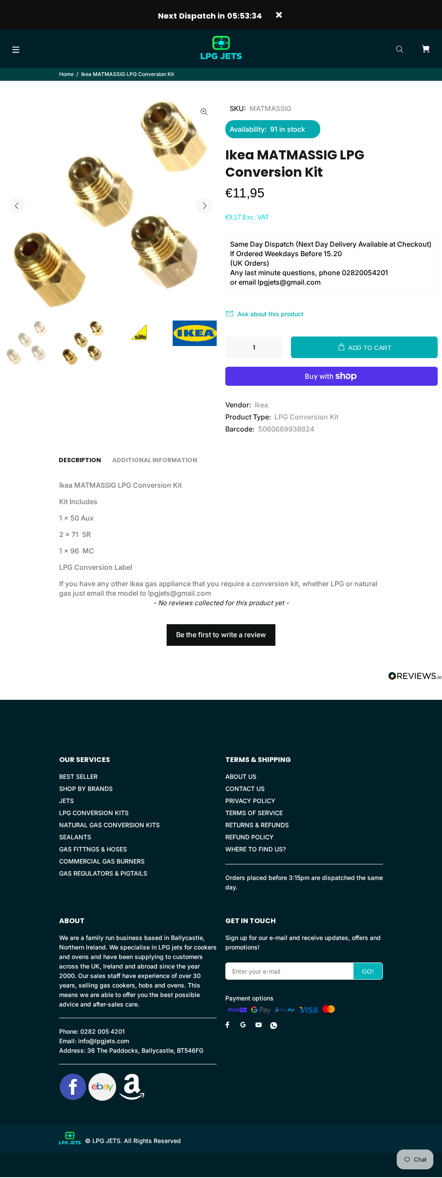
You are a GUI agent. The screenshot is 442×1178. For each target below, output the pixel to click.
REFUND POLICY (249, 837)
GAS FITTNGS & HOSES (93, 849)
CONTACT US (245, 788)
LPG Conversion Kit (306, 417)
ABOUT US (240, 776)
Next (204, 205)
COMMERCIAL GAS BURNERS (102, 861)
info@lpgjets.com (103, 1041)
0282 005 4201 (102, 1031)
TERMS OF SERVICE (254, 812)
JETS (66, 800)
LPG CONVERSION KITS (94, 812)
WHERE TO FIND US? (255, 849)
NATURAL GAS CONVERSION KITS (109, 825)
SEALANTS (75, 837)
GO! (368, 971)
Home (66, 74)
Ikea (261, 404)
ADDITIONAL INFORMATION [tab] (154, 460)
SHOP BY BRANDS (86, 788)
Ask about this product (270, 314)
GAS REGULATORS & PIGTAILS (103, 873)
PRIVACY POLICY (250, 800)
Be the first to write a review (221, 634)
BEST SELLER (78, 776)
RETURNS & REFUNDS (257, 825)
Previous (17, 205)
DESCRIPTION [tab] (80, 460)
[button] (221, 631)
